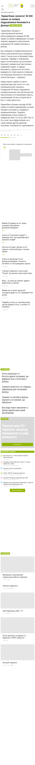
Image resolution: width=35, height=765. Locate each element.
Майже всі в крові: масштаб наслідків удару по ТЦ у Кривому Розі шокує (17, 292)
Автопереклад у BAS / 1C (13, 611)
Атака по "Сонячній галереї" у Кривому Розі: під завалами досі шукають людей (15, 237)
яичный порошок (10, 662)
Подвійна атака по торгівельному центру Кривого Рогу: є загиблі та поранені (16, 304)
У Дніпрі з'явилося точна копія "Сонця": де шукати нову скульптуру (17, 272)
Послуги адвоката (10, 586)
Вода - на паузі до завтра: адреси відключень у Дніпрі (15, 282)
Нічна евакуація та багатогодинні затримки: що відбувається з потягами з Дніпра (15, 377)
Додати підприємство (17, 490)
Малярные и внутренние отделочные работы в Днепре (15, 576)
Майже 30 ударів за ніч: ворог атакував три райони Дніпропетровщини (14, 225)
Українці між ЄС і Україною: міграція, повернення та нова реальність (15, 431)
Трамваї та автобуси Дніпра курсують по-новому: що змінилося (15, 400)
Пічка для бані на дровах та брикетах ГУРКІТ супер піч (14, 637)
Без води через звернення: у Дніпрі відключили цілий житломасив (15, 410)
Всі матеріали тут (17, 444)
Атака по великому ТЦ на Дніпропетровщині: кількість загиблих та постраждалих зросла (16, 261)
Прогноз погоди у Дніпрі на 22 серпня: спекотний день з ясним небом (15, 249)
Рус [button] (32, 6)
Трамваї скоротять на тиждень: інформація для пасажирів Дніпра (17, 389)
